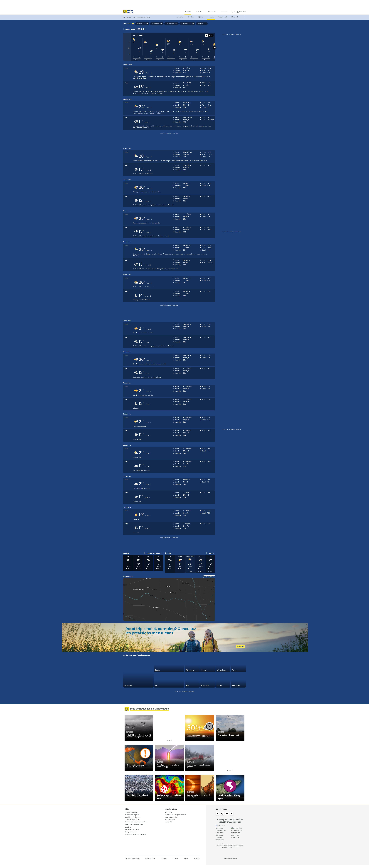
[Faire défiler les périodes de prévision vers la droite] (214, 47)
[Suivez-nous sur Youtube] (227, 813)
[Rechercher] (232, 11)
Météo (129, 17)
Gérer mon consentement (134, 824)
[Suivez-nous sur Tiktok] (231, 813)
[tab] (206, 35)
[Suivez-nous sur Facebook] (217, 813)
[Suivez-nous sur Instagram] (222, 813)
